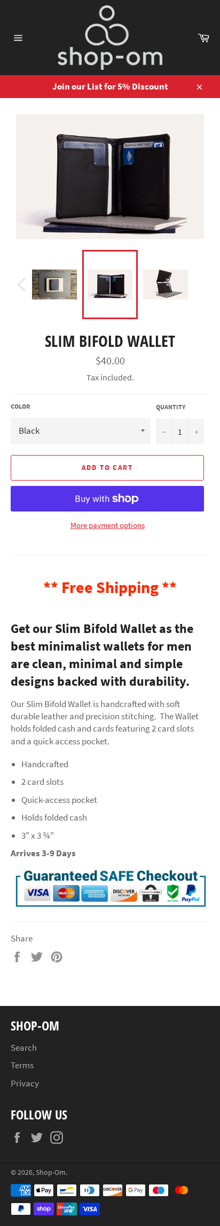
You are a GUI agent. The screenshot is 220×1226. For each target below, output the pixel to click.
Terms (22, 1065)
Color (20, 406)
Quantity (170, 407)
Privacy (25, 1083)
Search (24, 1047)
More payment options (107, 525)
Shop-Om (51, 1172)
